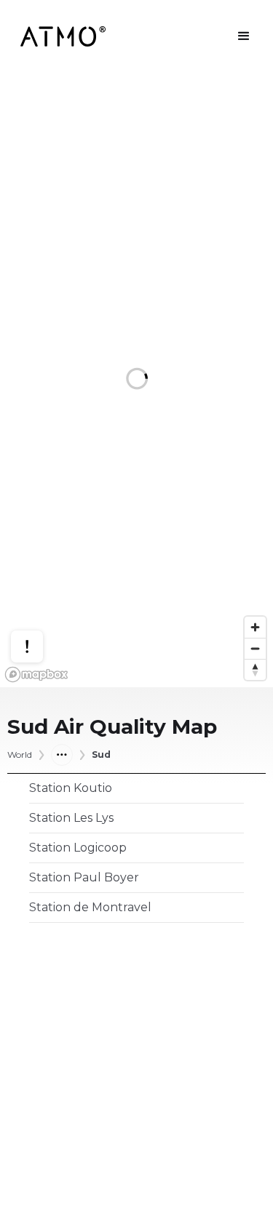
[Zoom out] (255, 648)
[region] (136, 380)
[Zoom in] (255, 627)
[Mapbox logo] (36, 674)
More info (40, 603)
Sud (101, 755)
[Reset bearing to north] (255, 669)
